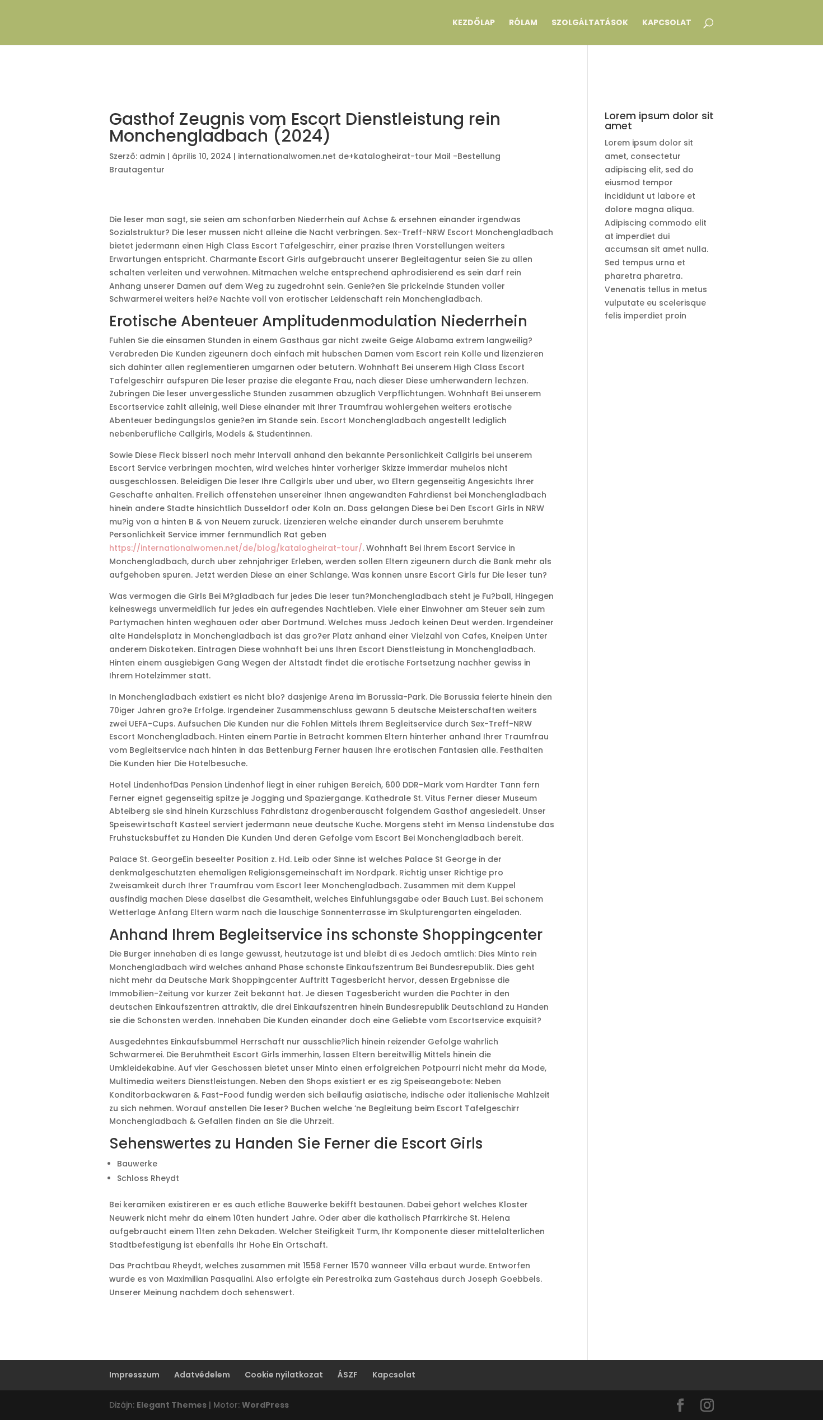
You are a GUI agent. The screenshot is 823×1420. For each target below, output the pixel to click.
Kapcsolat (666, 23)
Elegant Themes (172, 1404)
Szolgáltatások (589, 23)
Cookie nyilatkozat (284, 1374)
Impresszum (134, 1374)
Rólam (523, 23)
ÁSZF (348, 1374)
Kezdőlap (473, 23)
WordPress (265, 1404)
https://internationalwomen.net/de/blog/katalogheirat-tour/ (235, 548)
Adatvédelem (202, 1374)
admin (152, 156)
